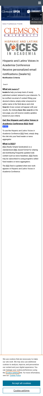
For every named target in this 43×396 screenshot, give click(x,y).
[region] (21, 375)
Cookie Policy (15, 375)
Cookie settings (12, 373)
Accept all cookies (21, 383)
